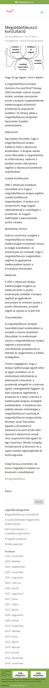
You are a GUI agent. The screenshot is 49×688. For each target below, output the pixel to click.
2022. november (14, 572)
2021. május (12, 604)
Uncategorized (11, 40)
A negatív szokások (15, 538)
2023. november (14, 556)
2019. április (12, 641)
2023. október (13, 561)
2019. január (12, 652)
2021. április (12, 609)
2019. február (12, 647)
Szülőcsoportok (13, 544)
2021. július (11, 599)
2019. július (11, 636)
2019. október (13, 631)
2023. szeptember (15, 566)
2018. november (14, 663)
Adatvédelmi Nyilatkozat (18, 686)
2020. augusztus (14, 615)
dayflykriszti (17, 36)
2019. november (14, 625)
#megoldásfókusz (15, 478)
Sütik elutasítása (38, 674)
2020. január (12, 620)
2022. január (12, 588)
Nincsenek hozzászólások (31, 40)
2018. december (14, 658)
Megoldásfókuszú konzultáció (22, 514)
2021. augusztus (14, 593)
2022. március (13, 582)
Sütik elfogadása (20, 674)
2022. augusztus (14, 577)
